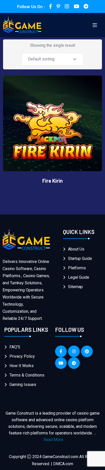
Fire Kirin (52, 181)
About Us (76, 249)
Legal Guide (78, 277)
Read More (53, 439)
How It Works (21, 365)
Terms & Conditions (26, 375)
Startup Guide (80, 258)
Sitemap (75, 286)
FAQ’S (14, 346)
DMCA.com (63, 463)
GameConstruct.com (60, 456)
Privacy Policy (22, 356)
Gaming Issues (22, 384)
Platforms (77, 267)
